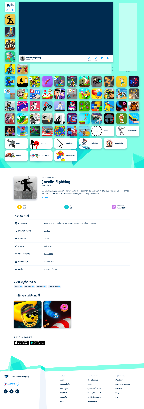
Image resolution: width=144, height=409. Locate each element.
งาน (116, 397)
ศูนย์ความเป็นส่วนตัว (95, 388)
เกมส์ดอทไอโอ (65, 384)
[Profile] (7, 10)
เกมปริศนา (63, 393)
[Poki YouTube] (17, 391)
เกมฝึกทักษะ (41, 287)
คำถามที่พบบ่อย (93, 380)
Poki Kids (118, 388)
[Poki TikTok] (6, 391)
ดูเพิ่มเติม (45, 197)
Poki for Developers (122, 384)
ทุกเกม (62, 401)
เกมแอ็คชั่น (29, 287)
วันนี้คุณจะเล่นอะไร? (12, 10)
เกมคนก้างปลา (51, 177)
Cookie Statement (94, 397)
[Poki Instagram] (11, 391)
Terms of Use (92, 401)
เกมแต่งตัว (63, 397)
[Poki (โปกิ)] (10, 5)
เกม (43, 177)
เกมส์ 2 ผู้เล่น (64, 388)
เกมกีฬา (18, 287)
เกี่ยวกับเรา (119, 380)
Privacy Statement (94, 393)
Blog (117, 393)
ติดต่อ (89, 384)
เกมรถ (62, 380)
